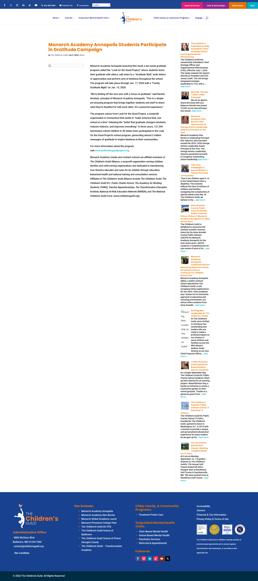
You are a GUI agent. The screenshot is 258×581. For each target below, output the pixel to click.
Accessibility (203, 506)
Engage (198, 17)
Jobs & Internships (216, 5)
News (82, 55)
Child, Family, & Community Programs (171, 17)
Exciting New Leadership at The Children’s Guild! (200, 313)
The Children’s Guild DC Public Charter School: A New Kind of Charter (195, 407)
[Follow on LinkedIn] (149, 558)
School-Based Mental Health (154, 535)
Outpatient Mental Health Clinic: (155, 524)
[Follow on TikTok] (155, 558)
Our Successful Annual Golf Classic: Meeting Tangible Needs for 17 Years (194, 448)
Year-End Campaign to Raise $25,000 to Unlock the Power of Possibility (194, 170)
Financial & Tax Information (211, 514)
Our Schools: (83, 506)
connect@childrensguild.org (29, 546)
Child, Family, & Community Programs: (157, 508)
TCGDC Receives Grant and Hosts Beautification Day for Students (199, 365)
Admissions (237, 5)
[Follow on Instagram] (143, 558)
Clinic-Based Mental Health (153, 531)
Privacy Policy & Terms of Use (213, 519)
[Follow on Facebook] (137, 558)
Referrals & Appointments (153, 543)
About (55, 17)
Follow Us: (142, 551)
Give (252, 5)
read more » (186, 86)
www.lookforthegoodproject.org (112, 150)
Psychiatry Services (149, 539)
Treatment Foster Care (151, 514)
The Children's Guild (59, 55)
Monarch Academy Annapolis (97, 511)
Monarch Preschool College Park (98, 522)
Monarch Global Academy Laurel (99, 519)
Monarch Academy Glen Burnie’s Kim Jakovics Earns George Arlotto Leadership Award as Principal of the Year (194, 124)
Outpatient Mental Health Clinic (94, 17)
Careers (201, 510)
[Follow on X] (167, 558)
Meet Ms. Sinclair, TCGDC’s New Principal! (200, 95)
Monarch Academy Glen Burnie (98, 515)
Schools (68, 17)
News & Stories (192, 5)
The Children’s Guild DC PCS (96, 526)
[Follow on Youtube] (161, 558)
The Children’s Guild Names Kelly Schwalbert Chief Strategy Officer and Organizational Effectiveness (195, 50)
